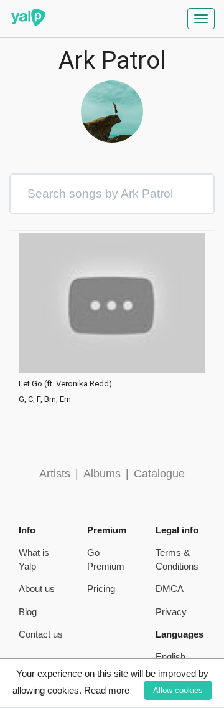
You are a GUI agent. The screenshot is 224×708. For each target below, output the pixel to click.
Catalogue (159, 473)
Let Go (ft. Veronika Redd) (65, 384)
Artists (54, 473)
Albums (102, 473)
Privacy (171, 611)
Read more (106, 690)
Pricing (101, 588)
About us (37, 588)
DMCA (170, 588)
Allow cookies (178, 690)
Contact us (41, 634)
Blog (28, 611)
